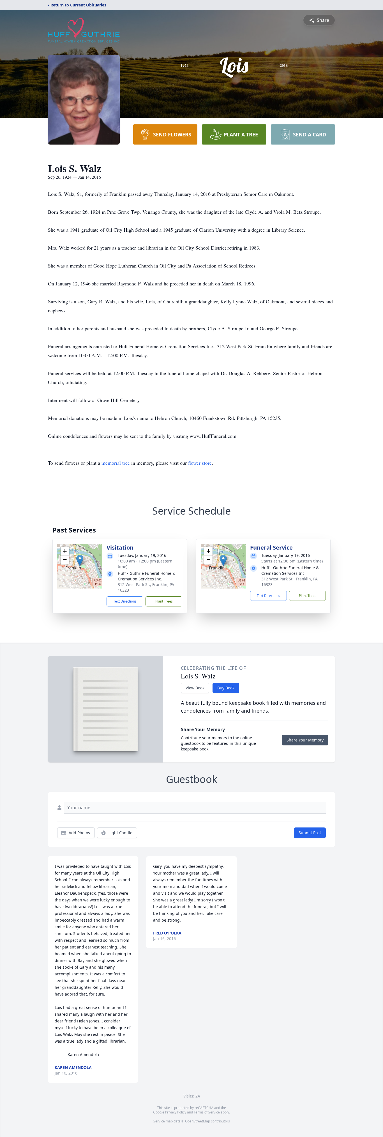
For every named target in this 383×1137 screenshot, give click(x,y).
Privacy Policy (175, 1112)
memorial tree (115, 462)
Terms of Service (207, 1112)
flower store (200, 462)
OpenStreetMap (197, 1121)
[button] (79, 560)
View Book (195, 687)
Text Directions (125, 601)
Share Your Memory (305, 740)
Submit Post (310, 832)
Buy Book (225, 687)
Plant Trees (164, 601)
